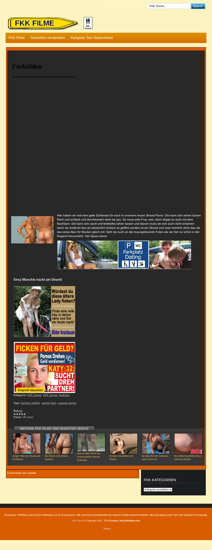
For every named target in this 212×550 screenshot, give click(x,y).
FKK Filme (16, 38)
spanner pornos (67, 403)
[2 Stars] (17, 414)
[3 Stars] (19, 414)
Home (107, 528)
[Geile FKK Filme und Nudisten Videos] (53, 24)
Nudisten (64, 395)
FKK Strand (34, 395)
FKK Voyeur (50, 395)
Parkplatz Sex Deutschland (92, 38)
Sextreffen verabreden (47, 38)
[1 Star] (14, 414)
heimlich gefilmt (30, 403)
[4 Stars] (22, 414)
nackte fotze (49, 403)
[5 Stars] (24, 414)
